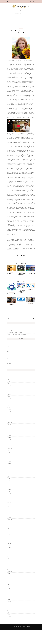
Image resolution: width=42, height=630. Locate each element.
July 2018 (9, 582)
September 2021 (10, 500)
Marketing (8, 365)
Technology (12, 292)
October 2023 (9, 446)
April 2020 (9, 536)
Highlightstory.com (28, 626)
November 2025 (10, 392)
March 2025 (9, 409)
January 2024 (9, 439)
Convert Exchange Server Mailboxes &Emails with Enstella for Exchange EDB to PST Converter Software (12, 307)
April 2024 (9, 433)
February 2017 (9, 618)
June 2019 (9, 558)
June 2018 (9, 584)
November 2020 (10, 521)
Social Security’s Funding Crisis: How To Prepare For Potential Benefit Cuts (17, 334)
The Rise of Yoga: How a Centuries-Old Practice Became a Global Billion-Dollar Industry (19, 330)
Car (7, 360)
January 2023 (9, 465)
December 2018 (10, 571)
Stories (21, 28)
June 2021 (9, 506)
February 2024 (9, 437)
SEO (7, 358)
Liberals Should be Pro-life (11, 273)
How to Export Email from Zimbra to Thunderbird (11, 294)
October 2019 (9, 549)
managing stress (32, 142)
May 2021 (9, 508)
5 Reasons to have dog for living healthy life (30, 306)
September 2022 (10, 474)
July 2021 (9, 504)
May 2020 (9, 534)
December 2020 (10, 519)
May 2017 (9, 612)
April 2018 (9, 588)
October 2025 (9, 394)
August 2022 (9, 476)
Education (8, 346)
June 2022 (9, 480)
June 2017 (9, 610)
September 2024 (10, 422)
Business (8, 344)
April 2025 (9, 407)
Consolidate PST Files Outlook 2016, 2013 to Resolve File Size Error (30, 291)
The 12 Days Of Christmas (30, 273)
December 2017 (10, 597)
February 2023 (9, 463)
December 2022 (10, 467)
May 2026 (9, 379)
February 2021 (9, 515)
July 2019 (9, 556)
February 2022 (9, 489)
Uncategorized (30, 303)
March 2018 (9, 590)
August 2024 (9, 424)
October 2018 (9, 575)
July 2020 (9, 530)
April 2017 (9, 614)
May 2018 (9, 586)
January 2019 (9, 569)
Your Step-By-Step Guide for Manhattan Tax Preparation (21, 291)
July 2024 (9, 426)
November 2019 (10, 547)
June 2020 (9, 532)
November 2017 (10, 599)
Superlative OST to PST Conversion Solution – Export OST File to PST (21, 304)
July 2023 (9, 452)
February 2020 (9, 541)
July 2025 (9, 400)
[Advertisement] (21, 20)
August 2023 (9, 450)
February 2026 (9, 385)
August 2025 (9, 398)
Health (8, 348)
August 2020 (9, 528)
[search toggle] (34, 1)
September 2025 (10, 396)
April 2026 (9, 381)
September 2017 (10, 603)
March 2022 (9, 487)
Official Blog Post (18, 34)
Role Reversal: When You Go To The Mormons (21, 274)
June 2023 (9, 454)
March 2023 (9, 461)
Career (8, 351)
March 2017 (9, 616)
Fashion (8, 356)
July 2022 (9, 478)
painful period (30, 178)
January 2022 (9, 491)
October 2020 (9, 523)
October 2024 (9, 420)
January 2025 (9, 413)
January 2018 (9, 595)
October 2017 (9, 601)
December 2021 (10, 493)
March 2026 (9, 383)
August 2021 (9, 502)
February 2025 (9, 411)
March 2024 (9, 435)
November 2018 (10, 573)
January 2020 (9, 543)
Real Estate (9, 363)
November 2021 (10, 495)
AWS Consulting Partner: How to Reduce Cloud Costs (15, 332)
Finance (8, 353)
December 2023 (10, 441)
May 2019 (9, 560)
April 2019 (9, 562)
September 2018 (10, 577)
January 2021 (9, 517)
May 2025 (9, 405)
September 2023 (10, 448)
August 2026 (9, 372)
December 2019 (10, 545)
